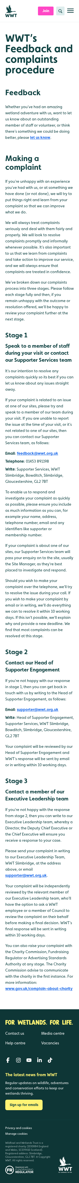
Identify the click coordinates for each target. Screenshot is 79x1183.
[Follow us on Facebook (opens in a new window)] (8, 1060)
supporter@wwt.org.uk (37, 709)
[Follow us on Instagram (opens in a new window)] (18, 1060)
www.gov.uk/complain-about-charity (39, 988)
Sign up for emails (24, 1105)
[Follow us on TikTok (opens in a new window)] (50, 1060)
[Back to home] (65, 1147)
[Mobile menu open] (70, 12)
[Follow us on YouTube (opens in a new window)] (29, 1060)
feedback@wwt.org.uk (37, 453)
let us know (40, 137)
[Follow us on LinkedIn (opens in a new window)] (39, 1060)
